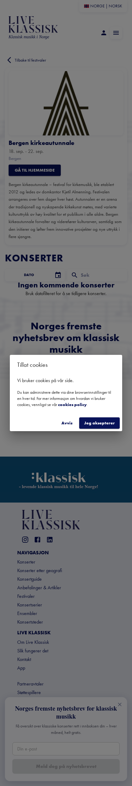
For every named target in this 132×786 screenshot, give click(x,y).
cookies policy (72, 404)
